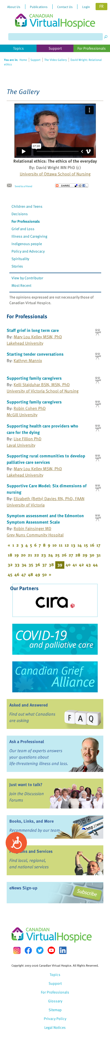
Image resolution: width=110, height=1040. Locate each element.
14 (79, 545)
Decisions (19, 214)
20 (23, 555)
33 (17, 564)
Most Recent (21, 285)
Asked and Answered (28, 705)
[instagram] (17, 950)
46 (16, 574)
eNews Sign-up (23, 888)
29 (84, 555)
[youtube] (51, 950)
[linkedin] (62, 950)
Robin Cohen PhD (30, 408)
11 (60, 545)
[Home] (55, 14)
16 (92, 545)
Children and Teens (26, 206)
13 (73, 545)
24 (50, 555)
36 (37, 564)
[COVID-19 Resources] (55, 639)
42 (81, 564)
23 (43, 555)
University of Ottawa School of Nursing (55, 174)
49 (37, 574)
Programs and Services (31, 851)
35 (31, 564)
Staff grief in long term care (33, 330)
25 (57, 555)
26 (64, 555)
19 (16, 555)
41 (75, 564)
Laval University (21, 445)
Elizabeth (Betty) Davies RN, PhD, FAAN (49, 498)
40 (68, 564)
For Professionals (25, 221)
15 (86, 545)
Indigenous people (26, 243)
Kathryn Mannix (28, 360)
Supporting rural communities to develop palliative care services (46, 459)
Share (71, 185)
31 (98, 555)
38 (51, 564)
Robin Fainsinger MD (32, 528)
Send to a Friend (23, 186)
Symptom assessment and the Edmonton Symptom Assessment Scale (45, 518)
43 (88, 564)
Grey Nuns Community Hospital (35, 535)
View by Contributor (27, 278)
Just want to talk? (25, 784)
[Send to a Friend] (11, 185)
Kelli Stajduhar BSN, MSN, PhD (42, 384)
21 (30, 555)
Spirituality (20, 258)
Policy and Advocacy (28, 251)
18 (10, 555)
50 (44, 574)
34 (24, 564)
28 (77, 555)
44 (95, 564)
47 (23, 574)
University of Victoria (26, 505)
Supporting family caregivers (34, 378)
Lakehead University (25, 343)
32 (10, 564)
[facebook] (28, 950)
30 (91, 555)
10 (54, 545)
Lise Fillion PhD (27, 438)
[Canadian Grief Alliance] (55, 676)
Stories (17, 266)
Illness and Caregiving (29, 236)
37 (44, 564)
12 (67, 545)
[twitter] (40, 950)
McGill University (22, 414)
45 (10, 574)
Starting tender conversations (35, 354)
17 (98, 545)
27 (71, 555)
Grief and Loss (22, 228)
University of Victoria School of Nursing (42, 391)
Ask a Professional (26, 741)
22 (36, 555)
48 (30, 574)
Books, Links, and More (31, 821)
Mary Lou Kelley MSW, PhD (38, 336)
